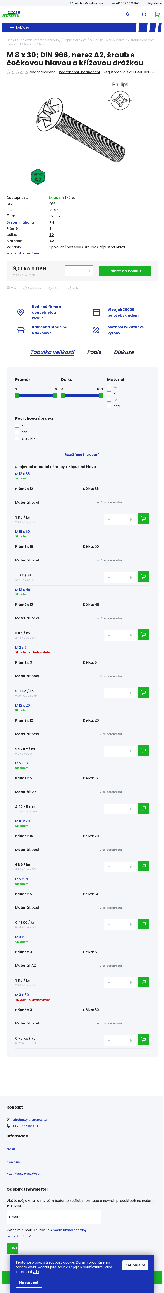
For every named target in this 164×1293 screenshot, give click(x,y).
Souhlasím (135, 1265)
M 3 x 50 (22, 994)
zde (36, 1271)
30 (51, 234)
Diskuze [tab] (124, 352)
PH (51, 222)
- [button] (109, 519)
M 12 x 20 (22, 705)
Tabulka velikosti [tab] (52, 352)
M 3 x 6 (21, 647)
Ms (116, 393)
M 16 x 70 (22, 821)
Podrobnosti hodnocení (79, 72)
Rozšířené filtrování (82, 454)
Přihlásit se (15, 1250)
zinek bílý (28, 438)
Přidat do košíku (125, 271)
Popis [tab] (94, 352)
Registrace (155, 3)
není (25, 432)
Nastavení (28, 1282)
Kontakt (13, 1162)
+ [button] (130, 519)
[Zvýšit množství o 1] (89, 271)
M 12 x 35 (22, 473)
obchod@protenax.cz (89, 3)
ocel (117, 406)
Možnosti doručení (23, 253)
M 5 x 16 (21, 763)
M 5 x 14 (21, 879)
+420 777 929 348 (127, 3)
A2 (51, 240)
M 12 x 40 (22, 589)
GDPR (11, 1149)
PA (115, 399)
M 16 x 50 (22, 531)
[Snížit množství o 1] (68, 271)
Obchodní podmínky (23, 1174)
